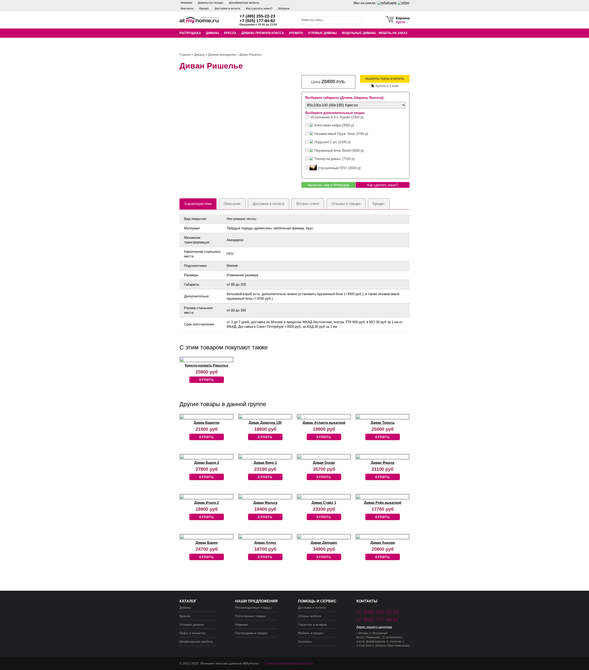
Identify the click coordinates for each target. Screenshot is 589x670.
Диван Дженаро (324, 543)
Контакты (187, 8)
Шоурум (283, 8)
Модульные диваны (359, 33)
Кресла (230, 33)
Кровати (296, 33)
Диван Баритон (206, 423)
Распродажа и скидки (251, 633)
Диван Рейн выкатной (382, 503)
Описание (232, 204)
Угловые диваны (322, 33)
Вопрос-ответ (307, 204)
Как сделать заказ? (259, 8)
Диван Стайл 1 (324, 503)
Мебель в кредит (310, 633)
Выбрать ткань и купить (385, 78)
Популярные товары (250, 616)
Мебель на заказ (393, 33)
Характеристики (198, 204)
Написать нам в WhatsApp (328, 185)
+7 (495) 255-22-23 (257, 16)
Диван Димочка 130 (265, 423)
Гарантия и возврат (312, 624)
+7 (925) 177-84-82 (257, 20)
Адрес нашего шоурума (374, 627)
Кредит (204, 8)
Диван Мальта (265, 503)
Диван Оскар (324, 463)
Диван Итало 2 (206, 503)
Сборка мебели (309, 616)
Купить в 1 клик (387, 86)
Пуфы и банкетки (192, 633)
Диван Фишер (382, 463)
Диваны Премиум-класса (262, 33)
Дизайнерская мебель (244, 2)
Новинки (186, 2)
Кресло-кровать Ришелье (206, 365)
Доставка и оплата (227, 8)
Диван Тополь (383, 423)
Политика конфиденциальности (289, 663)
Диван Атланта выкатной (324, 423)
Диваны (212, 33)
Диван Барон (207, 543)
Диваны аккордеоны (222, 54)
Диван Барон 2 (206, 463)
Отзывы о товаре (346, 204)
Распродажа (190, 33)
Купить (206, 380)
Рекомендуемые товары (253, 607)
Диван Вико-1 (265, 463)
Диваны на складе (210, 2)
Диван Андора (382, 543)
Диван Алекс (265, 543)
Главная (185, 54)
